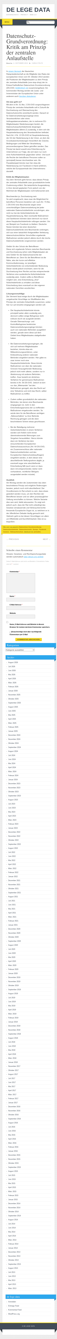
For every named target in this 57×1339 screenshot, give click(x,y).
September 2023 (14, 796)
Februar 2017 (13, 1099)
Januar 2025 (13, 731)
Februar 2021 (13, 921)
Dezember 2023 (14, 784)
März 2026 (12, 683)
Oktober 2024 (13, 743)
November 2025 (14, 695)
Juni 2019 (12, 1002)
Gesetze (6, 532)
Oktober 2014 (13, 1212)
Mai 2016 (11, 1135)
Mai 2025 (11, 715)
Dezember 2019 (14, 977)
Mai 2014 (11, 1232)
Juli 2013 (11, 1272)
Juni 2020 (12, 953)
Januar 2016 (13, 1151)
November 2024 (14, 739)
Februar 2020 (13, 969)
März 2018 (12, 1058)
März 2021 (12, 917)
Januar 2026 (13, 691)
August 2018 (13, 1038)
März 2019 (12, 1014)
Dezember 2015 (14, 1155)
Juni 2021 (12, 905)
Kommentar (15, 572)
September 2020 (14, 941)
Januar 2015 (13, 1200)
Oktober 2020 (13, 937)
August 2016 (13, 1123)
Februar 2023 (13, 824)
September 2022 (14, 844)
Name (12, 596)
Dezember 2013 (14, 1252)
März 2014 (12, 1240)
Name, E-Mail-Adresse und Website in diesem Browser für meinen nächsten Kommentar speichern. (30, 625)
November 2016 (14, 1111)
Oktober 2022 (13, 840)
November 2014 (14, 1208)
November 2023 (14, 788)
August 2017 (13, 1074)
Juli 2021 (11, 901)
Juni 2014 (12, 1228)
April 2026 (12, 679)
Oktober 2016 (13, 1115)
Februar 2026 (13, 687)
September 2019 (14, 990)
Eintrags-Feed (13, 1306)
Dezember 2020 (14, 929)
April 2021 (12, 913)
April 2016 (12, 1139)
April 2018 (12, 1054)
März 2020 (12, 965)
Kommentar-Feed (14, 1310)
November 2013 (14, 1256)
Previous (12, 539)
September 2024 (14, 747)
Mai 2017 (11, 1086)
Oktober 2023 (13, 792)
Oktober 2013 (13, 1260)
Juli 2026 (11, 667)
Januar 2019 (13, 1022)
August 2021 (13, 897)
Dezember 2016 (14, 1107)
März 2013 (12, 1288)
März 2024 (12, 771)
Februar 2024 (13, 775)
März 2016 (12, 1143)
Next (47, 539)
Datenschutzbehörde (10, 529)
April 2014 (12, 1236)
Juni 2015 (12, 1179)
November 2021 (14, 885)
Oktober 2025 (13, 699)
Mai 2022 (11, 860)
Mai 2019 (11, 1006)
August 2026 (13, 662)
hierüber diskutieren (27, 96)
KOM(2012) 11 (21, 88)
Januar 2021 (13, 925)
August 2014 (13, 1220)
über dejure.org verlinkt (33, 557)
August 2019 (13, 994)
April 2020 (12, 961)
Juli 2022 (11, 852)
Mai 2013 (11, 1280)
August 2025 (13, 707)
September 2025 (14, 703)
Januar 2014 (13, 1248)
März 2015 (12, 1191)
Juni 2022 (12, 856)
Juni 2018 (12, 1046)
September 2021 (14, 893)
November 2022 (14, 836)
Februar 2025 (13, 727)
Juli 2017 (11, 1078)
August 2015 (13, 1171)
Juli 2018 (11, 1042)
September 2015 (14, 1167)
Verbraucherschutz (16, 532)
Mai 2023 (11, 812)
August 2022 (13, 848)
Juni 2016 (12, 1131)
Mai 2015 (11, 1183)
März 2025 (12, 723)
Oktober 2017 (13, 1070)
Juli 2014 (11, 1224)
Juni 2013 (12, 1276)
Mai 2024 (11, 763)
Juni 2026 (12, 670)
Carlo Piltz (37, 63)
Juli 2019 (11, 998)
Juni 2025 (12, 711)
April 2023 (12, 816)
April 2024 (12, 767)
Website (13, 613)
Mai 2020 (11, 957)
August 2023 (13, 800)
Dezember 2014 (14, 1203)
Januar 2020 (13, 973)
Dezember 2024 (14, 735)
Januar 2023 (13, 828)
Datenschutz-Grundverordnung (30, 527)
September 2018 (14, 1034)
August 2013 (13, 1268)
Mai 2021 (11, 909)
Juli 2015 (11, 1175)
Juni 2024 (12, 759)
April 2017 (12, 1090)
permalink (37, 532)
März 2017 (12, 1095)
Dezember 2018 (14, 1026)
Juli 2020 (11, 949)
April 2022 (12, 864)
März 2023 (12, 820)
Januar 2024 (13, 780)
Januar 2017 (13, 1103)
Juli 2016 (11, 1127)
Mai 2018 (11, 1050)
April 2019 (12, 1010)
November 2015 (14, 1159)
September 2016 (14, 1119)
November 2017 (14, 1066)
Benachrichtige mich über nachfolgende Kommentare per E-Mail (25, 633)
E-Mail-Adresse (16, 605)
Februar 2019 (13, 1018)
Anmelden (12, 1302)
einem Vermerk (14, 71)
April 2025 (12, 719)
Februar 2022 (13, 872)
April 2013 (12, 1284)
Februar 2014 (13, 1244)
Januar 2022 (13, 876)
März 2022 (12, 868)
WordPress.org (14, 1314)
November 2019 (14, 981)
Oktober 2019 (13, 985)
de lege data (28, 9)
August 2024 (13, 751)
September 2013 (14, 1264)
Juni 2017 (12, 1082)
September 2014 (14, 1216)
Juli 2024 (11, 755)
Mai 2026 (11, 675)
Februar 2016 (13, 1147)
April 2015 (12, 1187)
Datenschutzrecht (25, 529)
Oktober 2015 (13, 1163)
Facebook (42, 529)
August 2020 (13, 945)
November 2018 (14, 1030)
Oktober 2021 (13, 889)
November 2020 (14, 933)
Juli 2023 (11, 804)
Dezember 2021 (14, 880)
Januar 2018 (13, 1062)
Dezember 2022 (14, 832)
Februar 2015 (13, 1195)
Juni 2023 (12, 808)
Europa (35, 529)
